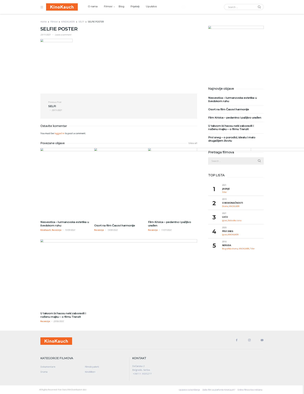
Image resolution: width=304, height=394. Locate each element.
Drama (225, 206)
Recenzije (56, 229)
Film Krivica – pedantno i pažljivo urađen (234, 117)
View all (192, 143)
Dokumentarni (47, 366)
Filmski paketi (92, 366)
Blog (121, 6)
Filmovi (108, 6)
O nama (93, 6)
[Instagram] (246, 341)
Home (43, 21)
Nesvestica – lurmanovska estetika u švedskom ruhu (232, 99)
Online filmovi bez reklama (250, 389)
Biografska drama (230, 248)
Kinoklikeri (90, 371)
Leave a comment (63, 34)
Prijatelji (134, 6)
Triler (224, 192)
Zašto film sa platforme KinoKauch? (218, 389)
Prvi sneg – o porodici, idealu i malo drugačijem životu (231, 139)
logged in (59, 133)
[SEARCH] (259, 161)
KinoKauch (45, 229)
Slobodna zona (234, 220)
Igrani (224, 220)
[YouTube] (259, 341)
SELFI (81, 21)
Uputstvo (151, 6)
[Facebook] (234, 341)
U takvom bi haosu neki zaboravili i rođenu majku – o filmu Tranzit (231, 127)
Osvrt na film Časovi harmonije (114, 225)
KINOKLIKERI (68, 21)
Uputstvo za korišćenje (189, 389)
